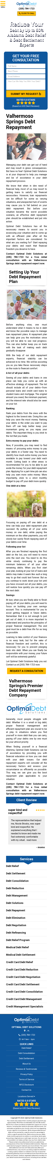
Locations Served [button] (26, 1096)
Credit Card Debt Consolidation (24, 991)
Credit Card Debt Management (24, 999)
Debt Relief (12, 866)
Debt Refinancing (16, 932)
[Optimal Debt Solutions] (26, 1020)
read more (32, 840)
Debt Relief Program (18, 940)
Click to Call (27, 13)
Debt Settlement (15, 873)
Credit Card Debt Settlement (22, 984)
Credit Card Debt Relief (19, 962)
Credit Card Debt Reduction (22, 969)
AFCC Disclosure (26, 1085)
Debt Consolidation (17, 880)
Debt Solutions (14, 902)
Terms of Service (26, 1079)
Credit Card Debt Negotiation (23, 976)
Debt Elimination (15, 917)
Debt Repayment (15, 910)
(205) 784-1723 (26, 8)
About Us (26, 1064)
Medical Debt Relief (17, 947)
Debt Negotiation (16, 925)
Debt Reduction (15, 888)
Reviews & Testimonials (26, 1069)
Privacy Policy (26, 1074)
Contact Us (26, 1090)
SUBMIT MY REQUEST (25, 94)
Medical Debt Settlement (20, 954)
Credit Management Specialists (24, 1006)
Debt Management (17, 895)
